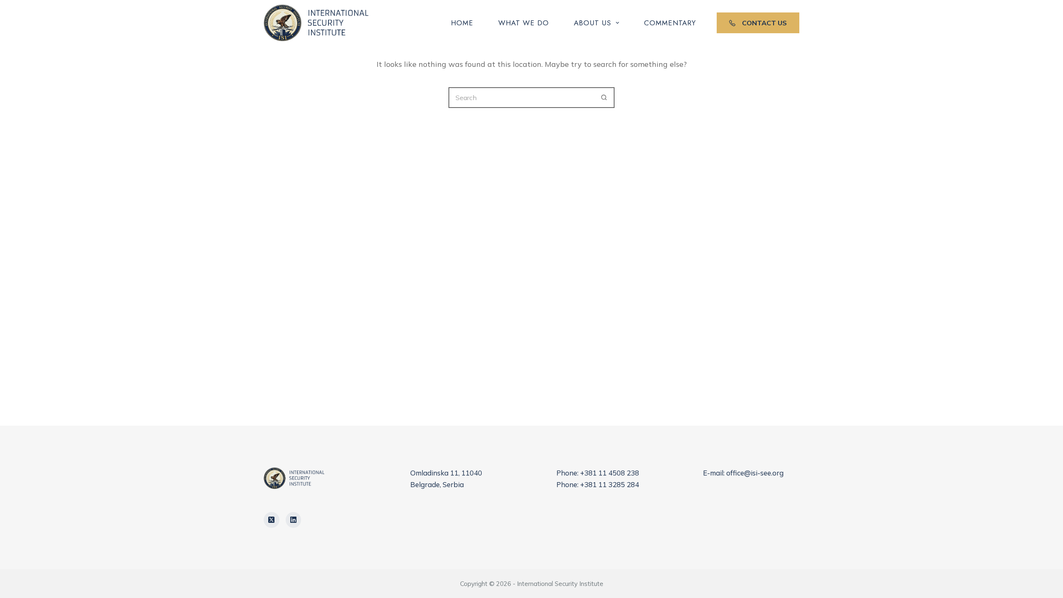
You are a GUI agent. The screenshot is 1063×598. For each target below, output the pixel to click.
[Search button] (604, 97)
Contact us (764, 23)
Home (462, 23)
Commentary (670, 23)
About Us (592, 23)
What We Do (523, 23)
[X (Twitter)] (271, 520)
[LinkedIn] (293, 520)
